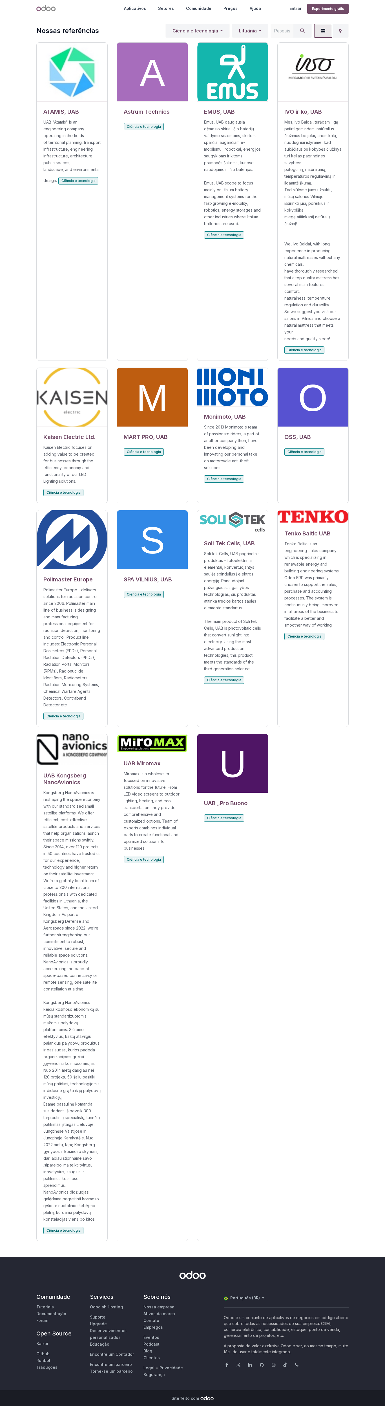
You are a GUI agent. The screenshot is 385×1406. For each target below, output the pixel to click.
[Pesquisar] (302, 31)
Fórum (42, 1320)
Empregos (153, 1327)
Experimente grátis (328, 8)
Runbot (43, 1360)
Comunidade (198, 8)
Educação (99, 1344)
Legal (148, 1367)
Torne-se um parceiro (111, 1371)
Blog (147, 1350)
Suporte (97, 1317)
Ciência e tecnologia (195, 31)
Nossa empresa (158, 1306)
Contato (151, 1320)
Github (43, 1353)
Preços (231, 8)
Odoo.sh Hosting (106, 1306)
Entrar (295, 8)
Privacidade (171, 1367)
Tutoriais (45, 1306)
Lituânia (248, 31)
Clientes (151, 1357)
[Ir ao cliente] (72, 72)
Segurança (154, 1374)
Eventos (151, 1337)
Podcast (151, 1344)
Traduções (46, 1367)
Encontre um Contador (112, 1354)
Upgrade (98, 1323)
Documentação (51, 1313)
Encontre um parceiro (111, 1364)
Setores (166, 8)
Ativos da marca (159, 1313)
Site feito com (185, 1398)
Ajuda (255, 8)
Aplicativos (135, 8)
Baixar (42, 1343)
